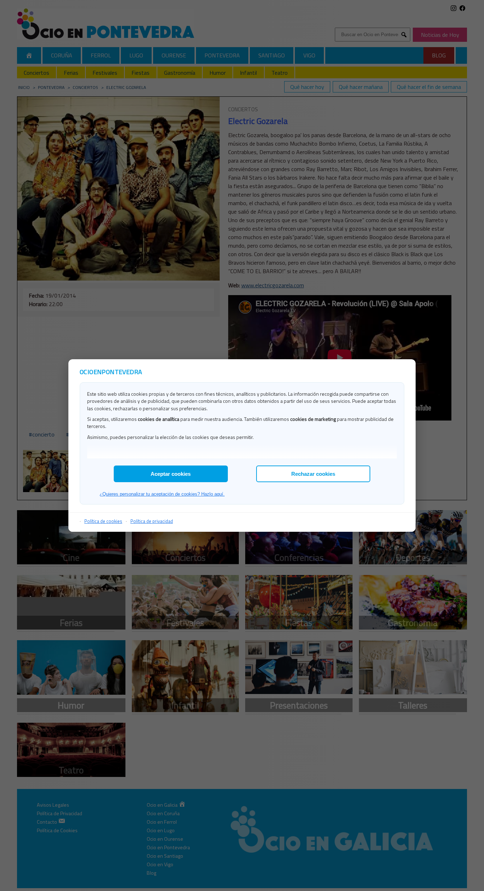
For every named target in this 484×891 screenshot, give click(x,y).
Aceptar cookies (171, 474)
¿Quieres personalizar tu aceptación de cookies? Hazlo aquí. (162, 494)
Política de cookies (103, 521)
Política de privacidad (151, 521)
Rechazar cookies (313, 474)
